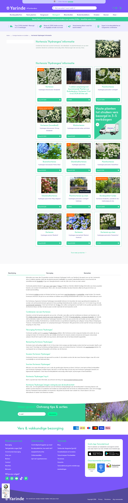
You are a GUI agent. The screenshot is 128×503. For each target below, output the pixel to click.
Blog (58, 445)
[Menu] (9, 484)
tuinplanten (38, 305)
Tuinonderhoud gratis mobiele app (68, 466)
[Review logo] (101, 468)
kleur (59, 305)
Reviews (7, 459)
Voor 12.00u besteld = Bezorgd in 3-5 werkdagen (24, 26)
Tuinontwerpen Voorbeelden (66, 455)
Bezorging (8, 445)
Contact (8, 462)
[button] (120, 8)
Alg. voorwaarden (118, 499)
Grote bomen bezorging (13, 452)
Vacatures (60, 459)
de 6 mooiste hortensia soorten (73, 380)
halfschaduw (53, 333)
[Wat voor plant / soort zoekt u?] (53, 8)
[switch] (6, 496)
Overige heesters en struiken (20, 35)
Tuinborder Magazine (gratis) (66, 448)
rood (50, 286)
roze (47, 286)
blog (99, 388)
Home (8, 35)
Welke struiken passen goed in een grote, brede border (45, 317)
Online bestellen (36, 455)
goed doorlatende (69, 294)
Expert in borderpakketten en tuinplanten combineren (111, 26)
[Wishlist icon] (60, 70)
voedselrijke (80, 294)
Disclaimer (107, 499)
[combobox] (74, 8)
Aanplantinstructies (37, 452)
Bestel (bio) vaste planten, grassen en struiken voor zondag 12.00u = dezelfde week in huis (64, 19)
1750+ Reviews (63, 1)
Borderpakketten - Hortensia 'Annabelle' (82, 317)
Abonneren (52, 414)
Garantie (60, 462)
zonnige (45, 333)
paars (54, 286)
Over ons (8, 455)
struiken (36, 294)
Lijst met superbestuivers (39, 459)
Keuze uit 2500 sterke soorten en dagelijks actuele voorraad (53, 26)
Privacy (100, 499)
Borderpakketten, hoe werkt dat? (42, 448)
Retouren (8, 469)
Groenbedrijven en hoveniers (66, 452)
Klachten (8, 466)
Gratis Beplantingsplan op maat (41, 445)
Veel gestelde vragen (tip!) (13, 448)
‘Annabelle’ (40, 281)
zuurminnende (30, 305)
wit (44, 286)
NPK (45, 345)
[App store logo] (95, 453)
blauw (60, 286)
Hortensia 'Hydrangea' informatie (41, 35)
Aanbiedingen (61, 469)
